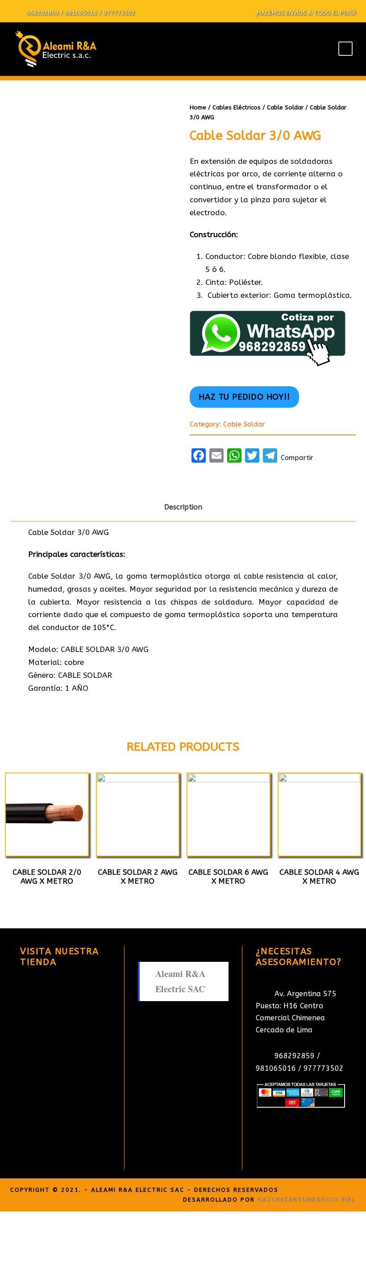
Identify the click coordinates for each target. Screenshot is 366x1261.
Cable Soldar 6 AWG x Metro (228, 876)
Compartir (297, 458)
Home (198, 107)
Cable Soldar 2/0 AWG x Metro (46, 876)
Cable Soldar (285, 107)
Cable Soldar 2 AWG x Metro (138, 876)
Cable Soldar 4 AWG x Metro (319, 876)
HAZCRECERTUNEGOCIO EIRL (307, 1199)
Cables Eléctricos (236, 107)
